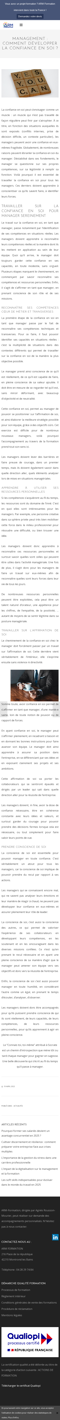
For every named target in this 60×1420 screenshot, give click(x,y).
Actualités (18, 1106)
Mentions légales (11, 1315)
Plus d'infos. (13, 1417)
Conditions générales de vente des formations (29, 1302)
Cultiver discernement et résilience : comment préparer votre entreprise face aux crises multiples (28, 1146)
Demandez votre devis (30, 16)
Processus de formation (15, 1290)
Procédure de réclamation (16, 1309)
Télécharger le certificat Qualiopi (20, 1385)
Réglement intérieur (13, 1296)
